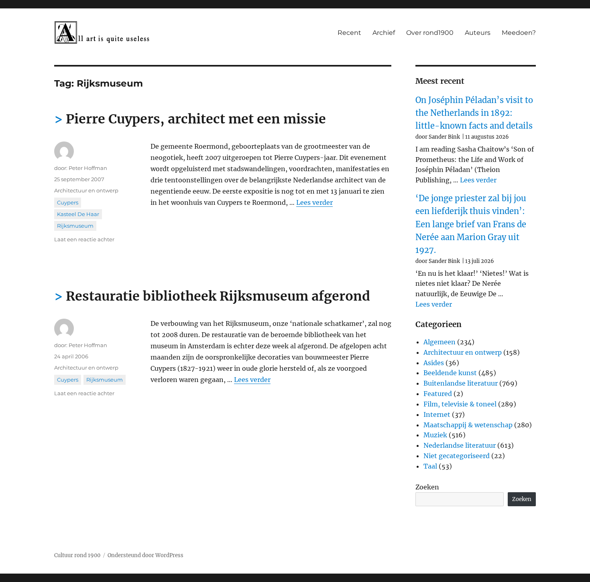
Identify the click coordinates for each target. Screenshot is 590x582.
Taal (430, 466)
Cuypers (67, 202)
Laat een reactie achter (84, 239)
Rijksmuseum (75, 225)
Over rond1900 (430, 32)
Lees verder (314, 202)
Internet (436, 414)
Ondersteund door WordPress (145, 555)
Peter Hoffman (88, 168)
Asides (433, 363)
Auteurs (477, 32)
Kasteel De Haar (78, 214)
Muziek (435, 435)
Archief (383, 32)
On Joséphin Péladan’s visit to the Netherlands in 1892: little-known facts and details (474, 113)
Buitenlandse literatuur (460, 383)
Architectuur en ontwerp (86, 190)
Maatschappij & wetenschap (468, 425)
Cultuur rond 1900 (77, 555)
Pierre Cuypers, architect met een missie (196, 119)
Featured (437, 394)
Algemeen (439, 342)
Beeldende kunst (450, 373)
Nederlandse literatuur (459, 445)
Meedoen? (519, 32)
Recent (349, 32)
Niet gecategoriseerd (456, 456)
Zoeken (427, 487)
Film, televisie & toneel (459, 404)
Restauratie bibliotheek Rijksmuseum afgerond (218, 296)
